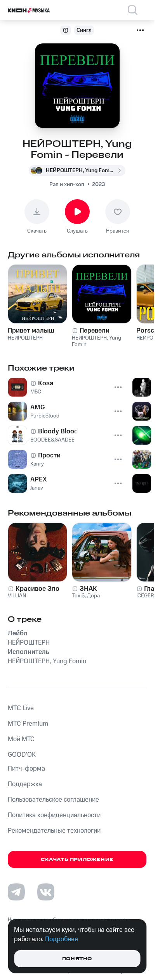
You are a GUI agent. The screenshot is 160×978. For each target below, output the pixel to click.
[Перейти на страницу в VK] (45, 891)
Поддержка (25, 784)
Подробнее (61, 939)
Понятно (77, 959)
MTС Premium (28, 723)
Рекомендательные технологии (54, 830)
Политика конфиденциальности (54, 815)
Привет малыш (31, 331)
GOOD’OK (22, 754)
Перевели (95, 331)
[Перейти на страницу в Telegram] (16, 891)
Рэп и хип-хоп (66, 184)
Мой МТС (21, 739)
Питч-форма (26, 768)
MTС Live (21, 708)
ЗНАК (88, 589)
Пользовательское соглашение (53, 799)
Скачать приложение (77, 859)
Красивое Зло (37, 589)
